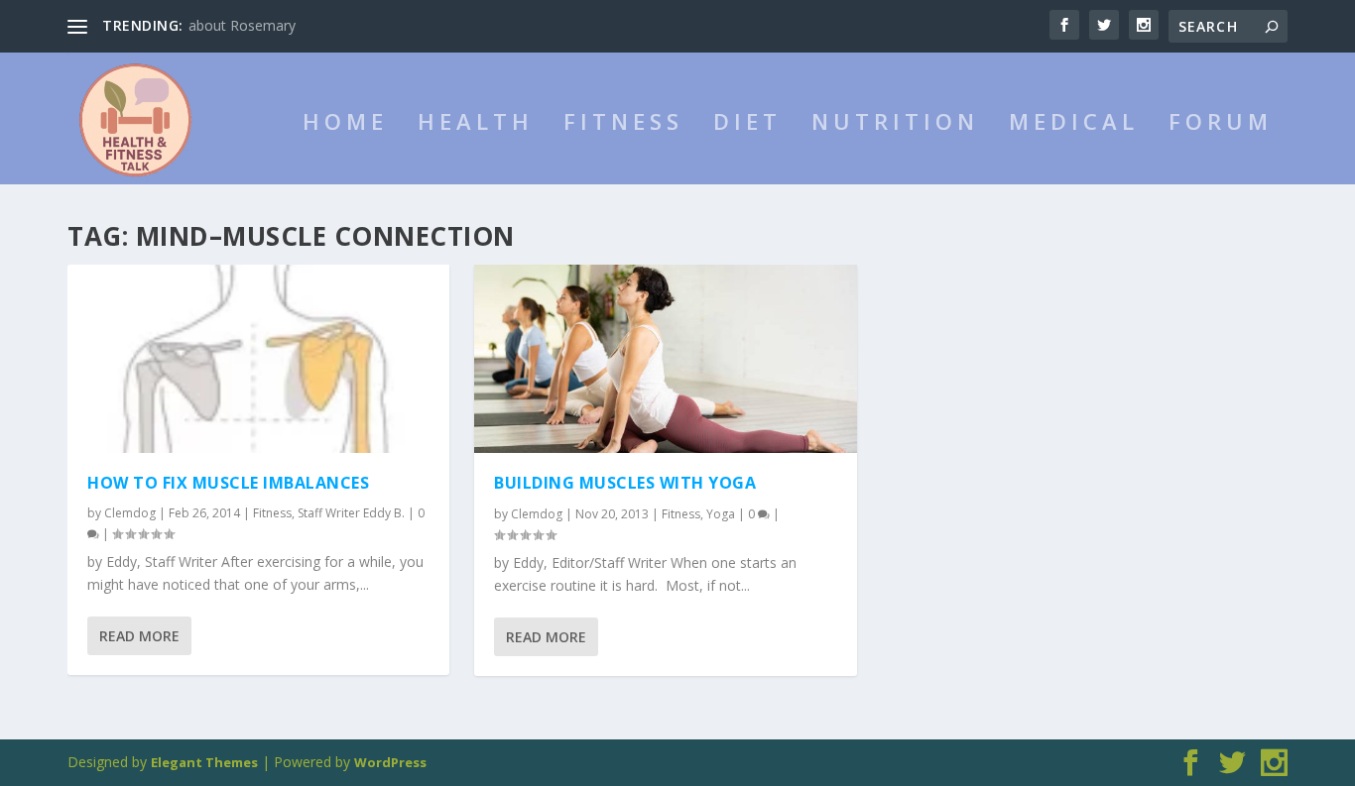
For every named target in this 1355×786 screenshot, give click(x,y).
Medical (1074, 124)
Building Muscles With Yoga (625, 483)
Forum (1221, 124)
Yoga (720, 513)
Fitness (623, 124)
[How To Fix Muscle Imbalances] (258, 359)
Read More (139, 635)
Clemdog (130, 513)
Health (476, 124)
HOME (345, 124)
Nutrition (895, 124)
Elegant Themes (204, 762)
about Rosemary (242, 25)
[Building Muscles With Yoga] (665, 359)
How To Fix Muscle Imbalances (228, 483)
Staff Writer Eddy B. (351, 513)
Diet (747, 124)
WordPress (390, 762)
